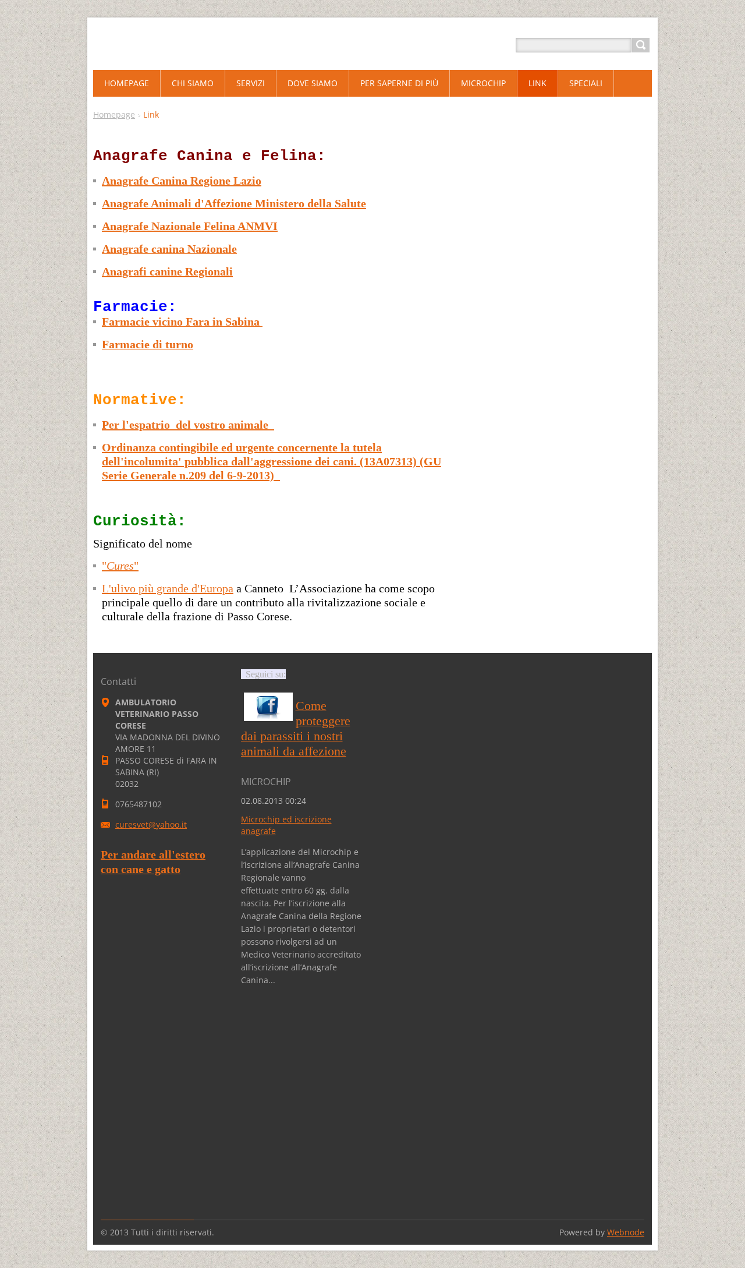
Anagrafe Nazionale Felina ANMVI (190, 226)
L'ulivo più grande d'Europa (167, 588)
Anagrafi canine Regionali (167, 271)
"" (120, 565)
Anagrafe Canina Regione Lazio (181, 180)
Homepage (114, 114)
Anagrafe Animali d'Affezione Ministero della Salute (234, 203)
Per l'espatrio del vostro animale (186, 424)
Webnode (625, 1232)
